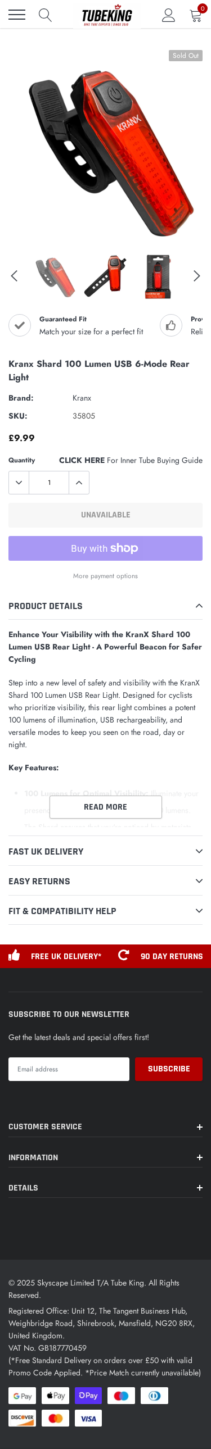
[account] (169, 14)
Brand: (21, 397)
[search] (45, 15)
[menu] (16, 14)
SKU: (18, 415)
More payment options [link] (105, 575)
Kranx (82, 397)
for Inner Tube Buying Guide (131, 460)
